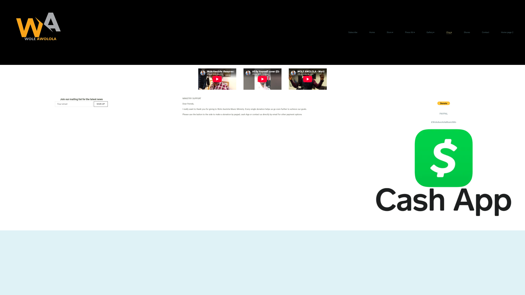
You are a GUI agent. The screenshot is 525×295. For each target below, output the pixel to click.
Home (372, 32)
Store (389, 32)
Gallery (430, 32)
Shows (467, 32)
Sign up (101, 104)
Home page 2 (507, 32)
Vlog (448, 32)
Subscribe (352, 32)
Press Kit (409, 32)
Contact (485, 32)
